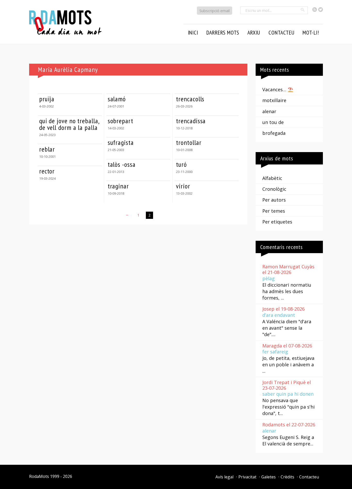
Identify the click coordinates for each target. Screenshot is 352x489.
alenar (269, 111)
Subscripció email (214, 10)
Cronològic (274, 189)
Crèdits (287, 477)
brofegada (274, 133)
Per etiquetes (277, 222)
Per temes (273, 211)
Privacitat (247, 477)
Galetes (268, 477)
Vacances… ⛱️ (277, 89)
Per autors (274, 200)
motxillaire (274, 100)
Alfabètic (272, 178)
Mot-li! (311, 32)
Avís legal (224, 477)
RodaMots (39, 476)
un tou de (273, 122)
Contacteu (309, 477)
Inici (193, 32)
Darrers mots (222, 32)
